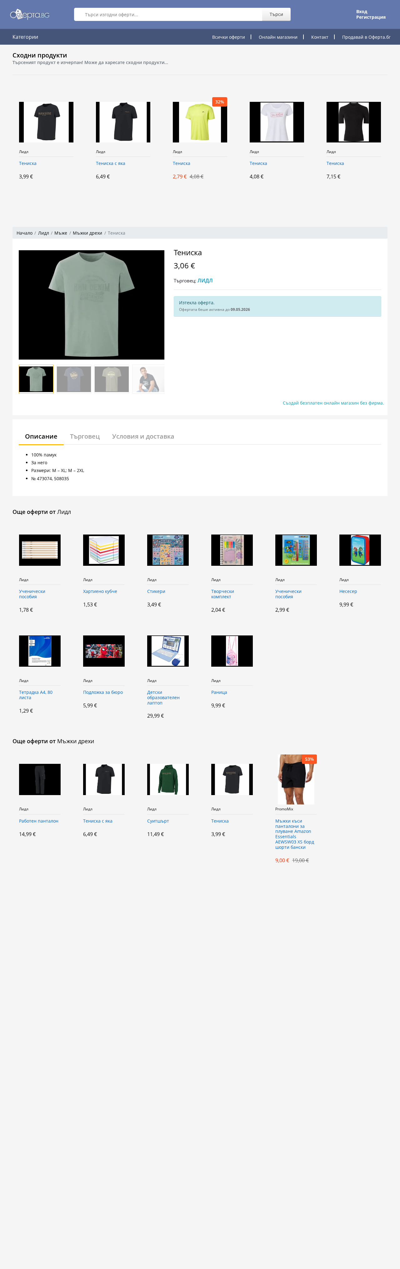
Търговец (85, 436)
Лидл (23, 152)
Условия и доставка (143, 436)
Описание (41, 436)
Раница (219, 692)
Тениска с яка (110, 163)
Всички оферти (228, 37)
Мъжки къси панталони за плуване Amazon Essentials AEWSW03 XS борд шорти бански (294, 834)
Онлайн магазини (278, 37)
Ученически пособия (32, 594)
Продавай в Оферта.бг (366, 37)
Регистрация (371, 17)
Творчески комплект (222, 594)
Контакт (319, 37)
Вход (361, 11)
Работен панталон (38, 821)
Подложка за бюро (103, 692)
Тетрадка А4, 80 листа (35, 695)
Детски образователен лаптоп (163, 698)
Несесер (348, 591)
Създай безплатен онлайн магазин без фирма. (333, 403)
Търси (276, 14)
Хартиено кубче (100, 591)
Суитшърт (158, 821)
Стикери (156, 591)
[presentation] (6, 146)
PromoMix (284, 809)
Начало (24, 233)
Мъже (60, 233)
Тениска (28, 163)
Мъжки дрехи (87, 233)
